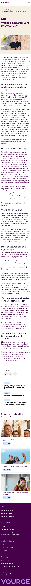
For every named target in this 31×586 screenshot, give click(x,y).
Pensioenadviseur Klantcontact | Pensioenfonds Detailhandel (15, 403)
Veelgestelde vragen (7, 532)
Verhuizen (4, 545)
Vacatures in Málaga (7, 513)
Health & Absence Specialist (14, 396)
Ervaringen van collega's (8, 548)
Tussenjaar (4, 550)
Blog (9, 10)
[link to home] (5, 3)
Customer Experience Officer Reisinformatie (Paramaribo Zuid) (14, 387)
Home (3, 10)
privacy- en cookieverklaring (10, 535)
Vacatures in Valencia (7, 516)
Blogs (3, 526)
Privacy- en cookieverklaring (10, 566)
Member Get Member (7, 529)
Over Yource (5, 561)
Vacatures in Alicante (7, 511)
